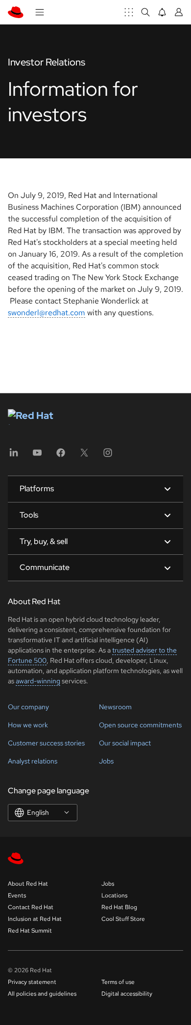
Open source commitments (140, 724)
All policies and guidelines (42, 994)
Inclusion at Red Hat (35, 919)
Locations (114, 895)
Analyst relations (32, 761)
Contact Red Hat (30, 907)
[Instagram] (108, 456)
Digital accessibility (126, 994)
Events (17, 895)
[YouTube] (37, 456)
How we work (28, 724)
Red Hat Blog (119, 907)
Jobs (106, 761)
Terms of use (118, 982)
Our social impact (125, 743)
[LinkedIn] (14, 456)
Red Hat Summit (30, 931)
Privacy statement (32, 982)
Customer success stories (46, 743)
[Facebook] (61, 456)
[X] (84, 456)
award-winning (38, 680)
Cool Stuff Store (123, 919)
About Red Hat (28, 884)
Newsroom (115, 706)
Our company (28, 706)
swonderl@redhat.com (46, 312)
